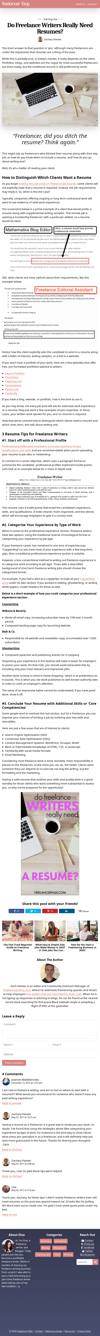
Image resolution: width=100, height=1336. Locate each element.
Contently (11, 393)
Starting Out (50, 19)
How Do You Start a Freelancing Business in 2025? (82, 947)
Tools (57, 1254)
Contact (92, 4)
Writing (68, 1254)
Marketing (60, 1241)
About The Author (50, 960)
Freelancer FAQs (25, 1331)
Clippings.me (13, 381)
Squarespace (13, 385)
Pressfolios (11, 377)
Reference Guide (54, 1331)
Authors (80, 4)
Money (45, 1247)
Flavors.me (12, 389)
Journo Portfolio (14, 373)
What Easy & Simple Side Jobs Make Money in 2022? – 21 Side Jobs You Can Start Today (50, 949)
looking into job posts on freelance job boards (47, 183)
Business (46, 1241)
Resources (70, 1331)
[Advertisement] (50, 1310)
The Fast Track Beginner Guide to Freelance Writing (17, 947)
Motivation (59, 1247)
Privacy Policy (84, 1331)
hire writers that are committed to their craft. (54, 994)
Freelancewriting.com (16, 990)
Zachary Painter (52, 39)
